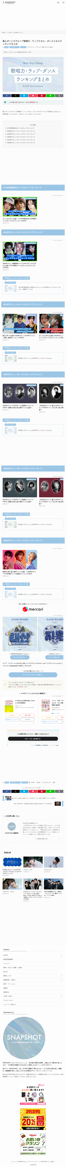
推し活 (5, 971)
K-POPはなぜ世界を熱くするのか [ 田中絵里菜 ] (25, 702)
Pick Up (38, 782)
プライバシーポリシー (33, 1161)
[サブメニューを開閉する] (61, 955)
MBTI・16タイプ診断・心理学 (12, 967)
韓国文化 (6, 992)
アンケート (6, 963)
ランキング (23, 47)
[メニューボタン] (63, 2)
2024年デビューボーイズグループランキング (21, 131)
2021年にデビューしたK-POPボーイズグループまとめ (35, 524)
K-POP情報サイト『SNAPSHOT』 (42, 745)
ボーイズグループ (46, 782)
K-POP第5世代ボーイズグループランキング (20, 128)
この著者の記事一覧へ (42, 838)
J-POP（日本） (8, 996)
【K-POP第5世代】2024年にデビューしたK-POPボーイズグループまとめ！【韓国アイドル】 (39, 288)
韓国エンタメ (7, 975)
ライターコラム (8, 1000)
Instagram (14, 665)
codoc (57, 745)
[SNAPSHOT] (9, 2)
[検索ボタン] (58, 2)
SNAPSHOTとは (22, 1161)
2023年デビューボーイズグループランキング (21, 134)
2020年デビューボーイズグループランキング (21, 142)
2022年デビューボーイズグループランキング (21, 137)
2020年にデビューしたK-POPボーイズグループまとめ (35, 594)
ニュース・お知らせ (9, 1004)
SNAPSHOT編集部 (11, 833)
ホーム (14, 1161)
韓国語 (5, 988)
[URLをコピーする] (59, 95)
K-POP (6, 47)
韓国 (54, 782)
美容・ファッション (9, 984)
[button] (7, 95)
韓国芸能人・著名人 (9, 980)
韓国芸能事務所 (8, 959)
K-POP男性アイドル (14, 47)
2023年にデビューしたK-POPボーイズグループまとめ (35, 358)
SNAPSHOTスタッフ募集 (47, 1161)
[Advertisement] (33, 18)
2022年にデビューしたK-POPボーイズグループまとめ (35, 430)
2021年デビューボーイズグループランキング (21, 140)
